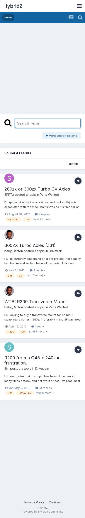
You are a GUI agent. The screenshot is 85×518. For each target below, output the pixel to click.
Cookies (55, 502)
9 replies (44, 214)
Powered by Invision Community (42, 511)
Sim (6, 368)
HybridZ (12, 6)
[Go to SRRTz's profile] (9, 178)
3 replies (38, 270)
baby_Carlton (13, 251)
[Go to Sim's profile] (9, 347)
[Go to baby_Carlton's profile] (9, 235)
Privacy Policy (34, 502)
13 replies (45, 388)
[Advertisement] (42, 67)
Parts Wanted (49, 194)
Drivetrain (56, 251)
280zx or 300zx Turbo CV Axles (37, 189)
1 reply (39, 326)
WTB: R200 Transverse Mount (35, 301)
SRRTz (9, 194)
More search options (62, 135)
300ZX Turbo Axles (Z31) (30, 245)
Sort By (73, 164)
